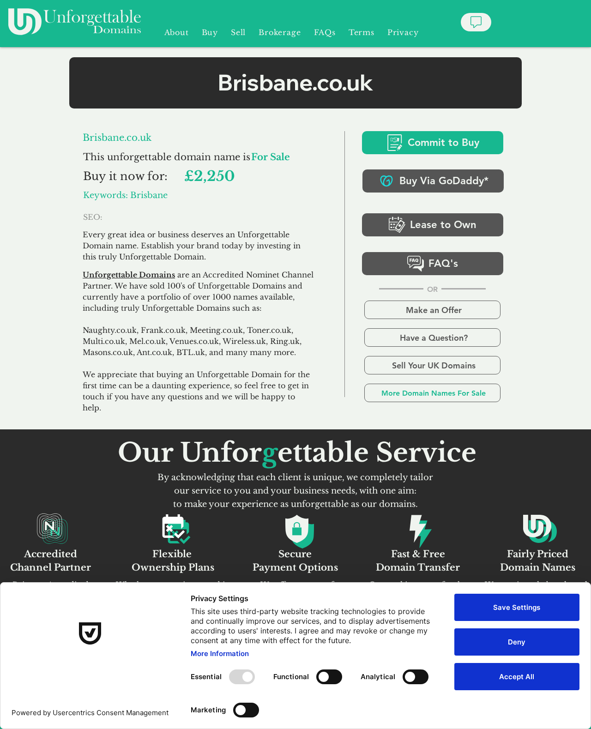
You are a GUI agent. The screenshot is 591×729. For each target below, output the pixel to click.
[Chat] (476, 22)
